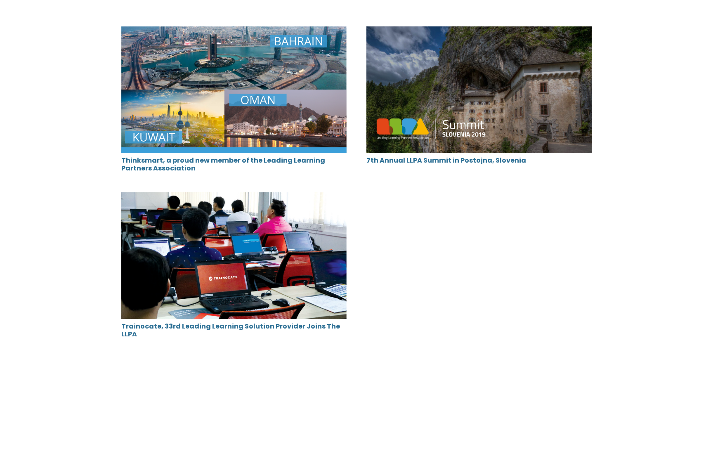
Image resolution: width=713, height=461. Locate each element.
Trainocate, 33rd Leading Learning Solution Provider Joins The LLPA (230, 330)
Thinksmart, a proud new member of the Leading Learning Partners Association (223, 164)
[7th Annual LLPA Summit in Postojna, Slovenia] (479, 31)
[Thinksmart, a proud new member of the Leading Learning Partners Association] (234, 31)
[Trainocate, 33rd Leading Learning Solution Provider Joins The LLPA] (234, 197)
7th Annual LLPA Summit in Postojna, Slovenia (446, 160)
